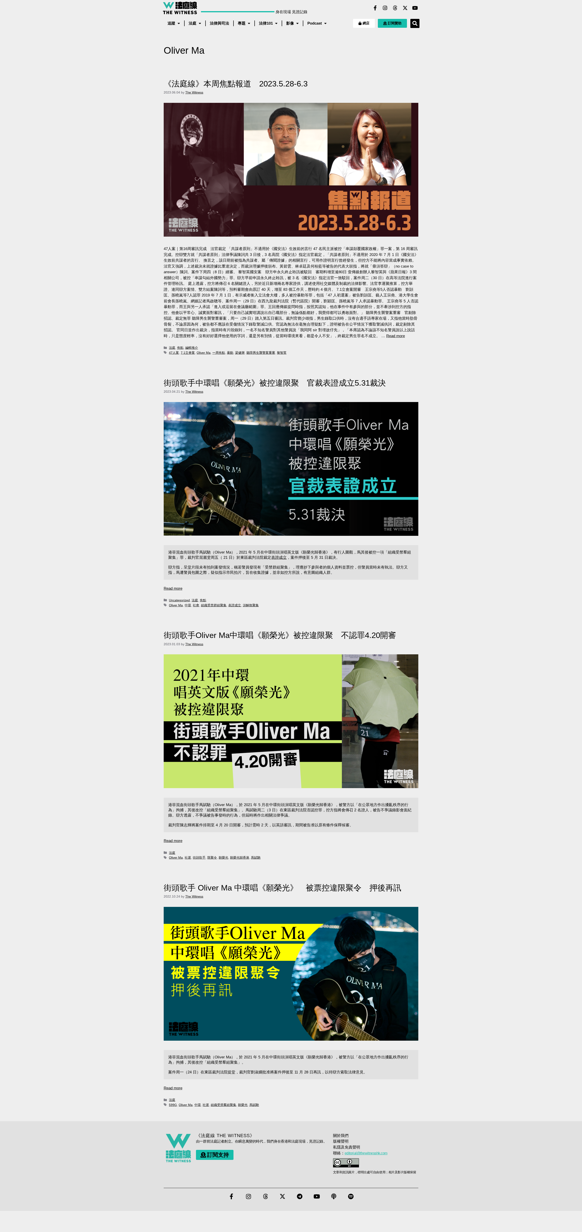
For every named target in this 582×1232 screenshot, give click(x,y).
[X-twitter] (405, 8)
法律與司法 (219, 23)
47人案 (174, 352)
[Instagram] (385, 8)
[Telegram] (299, 1196)
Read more (395, 336)
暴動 (230, 352)
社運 (188, 857)
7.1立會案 (188, 352)
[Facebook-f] (375, 8)
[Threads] (395, 8)
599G (173, 1105)
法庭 (192, 23)
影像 (290, 23)
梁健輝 (240, 352)
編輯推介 (191, 347)
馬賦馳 (256, 857)
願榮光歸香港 (239, 857)
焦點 (180, 347)
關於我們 (341, 1135)
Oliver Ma (204, 352)
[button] (414, 23)
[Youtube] (415, 8)
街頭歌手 (199, 857)
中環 (188, 605)
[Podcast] (333, 1196)
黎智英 (281, 352)
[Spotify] (350, 1196)
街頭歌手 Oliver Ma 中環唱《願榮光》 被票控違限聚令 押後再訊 (282, 887)
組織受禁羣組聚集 (223, 1105)
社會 (196, 605)
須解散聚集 (251, 605)
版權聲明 (341, 1141)
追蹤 (171, 23)
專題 (242, 23)
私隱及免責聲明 (346, 1147)
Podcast (314, 23)
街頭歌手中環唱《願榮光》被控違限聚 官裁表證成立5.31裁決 (279, 382)
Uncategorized (179, 600)
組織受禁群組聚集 (213, 605)
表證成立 (279, 557)
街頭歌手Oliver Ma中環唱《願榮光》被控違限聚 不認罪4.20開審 (280, 635)
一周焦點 (218, 352)
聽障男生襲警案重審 (260, 352)
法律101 (266, 23)
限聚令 (212, 857)
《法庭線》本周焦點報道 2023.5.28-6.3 (236, 83)
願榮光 (223, 857)
